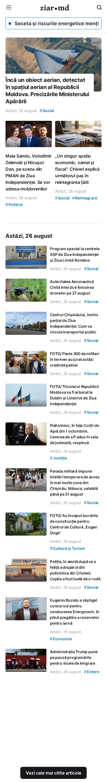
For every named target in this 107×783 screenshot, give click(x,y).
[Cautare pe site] (99, 7)
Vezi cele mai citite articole (53, 773)
